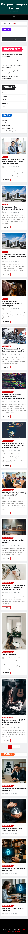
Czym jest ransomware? (9, 655)
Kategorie (4, 120)
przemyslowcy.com (7, 128)
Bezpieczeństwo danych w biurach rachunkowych (13, 909)
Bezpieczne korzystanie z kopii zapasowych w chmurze (12, 829)
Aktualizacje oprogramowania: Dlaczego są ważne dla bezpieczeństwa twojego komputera (13, 396)
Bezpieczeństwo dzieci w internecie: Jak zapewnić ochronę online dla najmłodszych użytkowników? (13, 587)
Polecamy (4, 96)
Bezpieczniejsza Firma (14, 6)
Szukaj (6, 29)
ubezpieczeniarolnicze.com (9, 123)
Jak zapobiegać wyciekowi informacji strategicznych (14, 789)
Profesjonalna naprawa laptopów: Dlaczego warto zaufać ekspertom (13, 350)
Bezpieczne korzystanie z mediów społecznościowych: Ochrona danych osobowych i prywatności (13, 445)
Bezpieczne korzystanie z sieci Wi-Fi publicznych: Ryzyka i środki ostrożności (13, 722)
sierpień (18, 23)
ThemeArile (17, 931)
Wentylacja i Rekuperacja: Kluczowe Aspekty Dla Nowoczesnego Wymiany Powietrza (14, 256)
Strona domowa (6, 23)
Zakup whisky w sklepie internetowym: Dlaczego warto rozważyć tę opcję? (12, 303)
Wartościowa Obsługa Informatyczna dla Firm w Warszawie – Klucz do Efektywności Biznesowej (13, 161)
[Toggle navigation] (14, 17)
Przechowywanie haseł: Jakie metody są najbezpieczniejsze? (14, 494)
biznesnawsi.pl (6, 125)
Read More (6, 180)
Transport (4, 99)
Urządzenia (5, 103)
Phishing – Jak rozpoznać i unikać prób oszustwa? (13, 541)
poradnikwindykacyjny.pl (9, 131)
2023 (13, 23)
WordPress (22, 929)
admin (6, 167)
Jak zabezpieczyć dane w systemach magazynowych (13, 869)
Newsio (10, 931)
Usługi (3, 106)
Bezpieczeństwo (6, 93)
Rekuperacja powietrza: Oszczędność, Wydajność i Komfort (13, 208)
